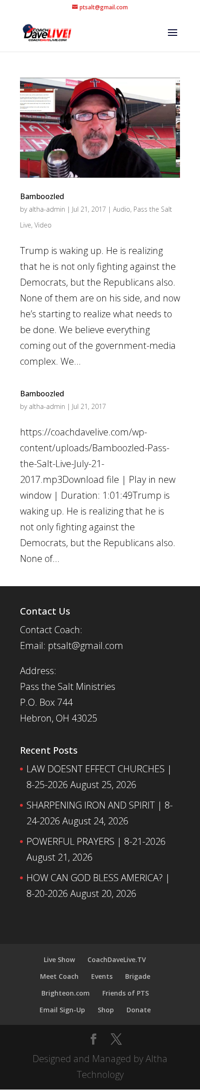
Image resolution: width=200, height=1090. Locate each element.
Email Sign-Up (62, 1009)
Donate (139, 1009)
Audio (121, 209)
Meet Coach (59, 976)
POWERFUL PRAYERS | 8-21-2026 (96, 841)
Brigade (137, 976)
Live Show (59, 959)
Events (102, 976)
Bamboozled (42, 196)
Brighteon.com (65, 993)
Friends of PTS (125, 993)
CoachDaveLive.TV (116, 959)
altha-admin (47, 209)
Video (43, 225)
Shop (106, 1009)
